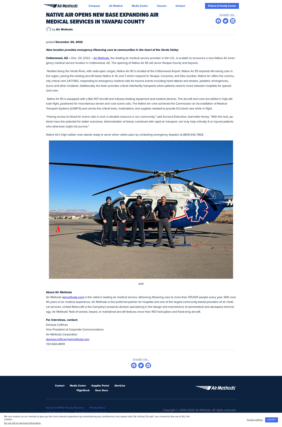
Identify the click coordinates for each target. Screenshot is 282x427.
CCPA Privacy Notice (58, 412)
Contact (180, 6)
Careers (161, 6)
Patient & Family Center (222, 6)
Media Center (140, 6)
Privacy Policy (97, 407)
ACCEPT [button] (271, 419)
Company (94, 6)
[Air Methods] (60, 6)
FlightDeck (83, 390)
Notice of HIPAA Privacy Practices (65, 407)
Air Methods (101, 58)
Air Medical (116, 6)
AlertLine (119, 385)
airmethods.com (73, 297)
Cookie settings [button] (255, 420)
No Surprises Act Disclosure (91, 412)
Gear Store (101, 390)
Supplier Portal (100, 385)
